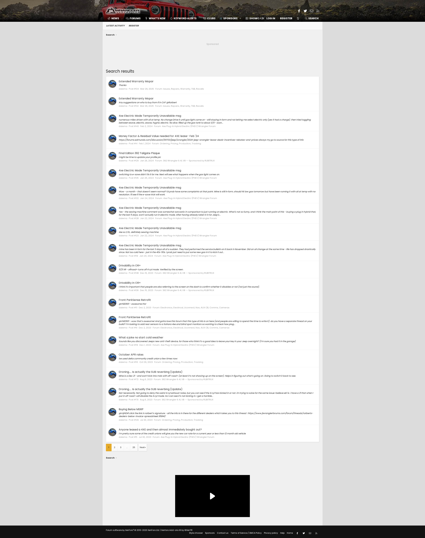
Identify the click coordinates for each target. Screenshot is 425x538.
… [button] (127, 447)
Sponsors (210, 533)
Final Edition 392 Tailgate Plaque (139, 153)
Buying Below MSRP (131, 409)
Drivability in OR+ (130, 265)
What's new (157, 18)
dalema (123, 88)
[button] (229, 18)
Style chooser (196, 533)
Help (282, 533)
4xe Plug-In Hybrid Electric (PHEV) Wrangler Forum (189, 126)
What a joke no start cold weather (141, 337)
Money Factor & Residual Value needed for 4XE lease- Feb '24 (159, 136)
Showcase (256, 18)
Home (290, 533)
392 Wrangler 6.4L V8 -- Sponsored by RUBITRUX (189, 160)
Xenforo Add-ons (176, 530)
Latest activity (115, 25)
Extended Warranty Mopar (136, 81)
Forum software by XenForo (133, 530)
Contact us (222, 533)
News (115, 18)
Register (134, 25)
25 (133, 447)
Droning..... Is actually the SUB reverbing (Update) (150, 372)
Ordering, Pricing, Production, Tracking (180, 143)
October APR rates (131, 355)
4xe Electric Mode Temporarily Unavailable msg (150, 116)
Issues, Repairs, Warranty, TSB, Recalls (183, 88)
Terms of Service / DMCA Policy (246, 533)
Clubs (211, 18)
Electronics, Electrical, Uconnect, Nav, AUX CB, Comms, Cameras (195, 307)
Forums (135, 18)
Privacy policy (271, 533)
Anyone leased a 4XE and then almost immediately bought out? (160, 429)
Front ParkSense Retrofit (135, 300)
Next (142, 447)
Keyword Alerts (185, 18)
